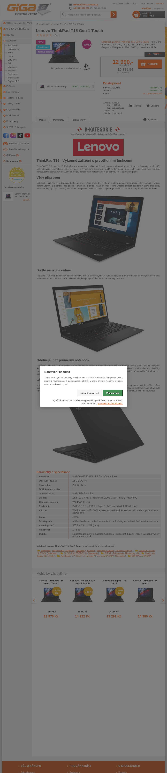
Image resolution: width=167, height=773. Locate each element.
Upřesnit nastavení (89, 393)
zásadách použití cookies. (110, 403)
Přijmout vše (112, 393)
